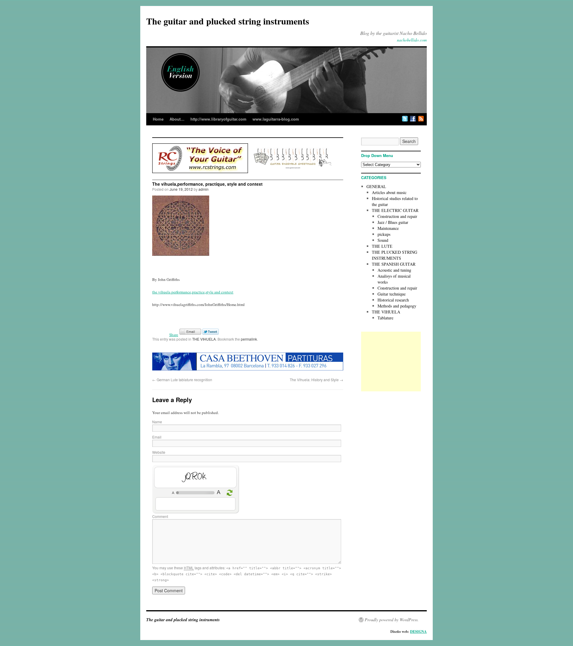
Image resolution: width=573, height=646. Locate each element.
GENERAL (376, 186)
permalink (249, 339)
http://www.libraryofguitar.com (218, 119)
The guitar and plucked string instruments (227, 20)
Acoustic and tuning (394, 270)
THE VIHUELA (204, 339)
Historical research (393, 300)
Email (156, 436)
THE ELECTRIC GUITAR (395, 210)
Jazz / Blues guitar (393, 222)
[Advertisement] (391, 361)
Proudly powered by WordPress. (392, 619)
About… (177, 119)
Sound (383, 240)
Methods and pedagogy (397, 306)
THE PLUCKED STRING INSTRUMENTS (394, 255)
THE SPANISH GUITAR (393, 264)
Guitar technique (392, 294)
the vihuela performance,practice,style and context (192, 292)
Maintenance (388, 228)
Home (158, 119)
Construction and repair (397, 216)
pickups (384, 234)
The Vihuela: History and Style (316, 379)
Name (157, 421)
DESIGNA (418, 631)
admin (203, 189)
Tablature (385, 318)
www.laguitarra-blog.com (275, 119)
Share (173, 334)
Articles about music (389, 192)
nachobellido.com (412, 40)
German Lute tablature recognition (182, 379)
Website (158, 452)
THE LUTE (382, 246)
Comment (160, 516)
